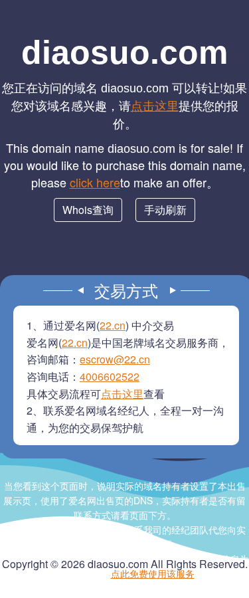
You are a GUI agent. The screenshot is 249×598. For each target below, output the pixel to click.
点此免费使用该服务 (153, 573)
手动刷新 (165, 209)
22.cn (112, 325)
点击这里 (155, 105)
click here (95, 182)
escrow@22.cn (115, 359)
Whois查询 (88, 209)
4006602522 (109, 376)
